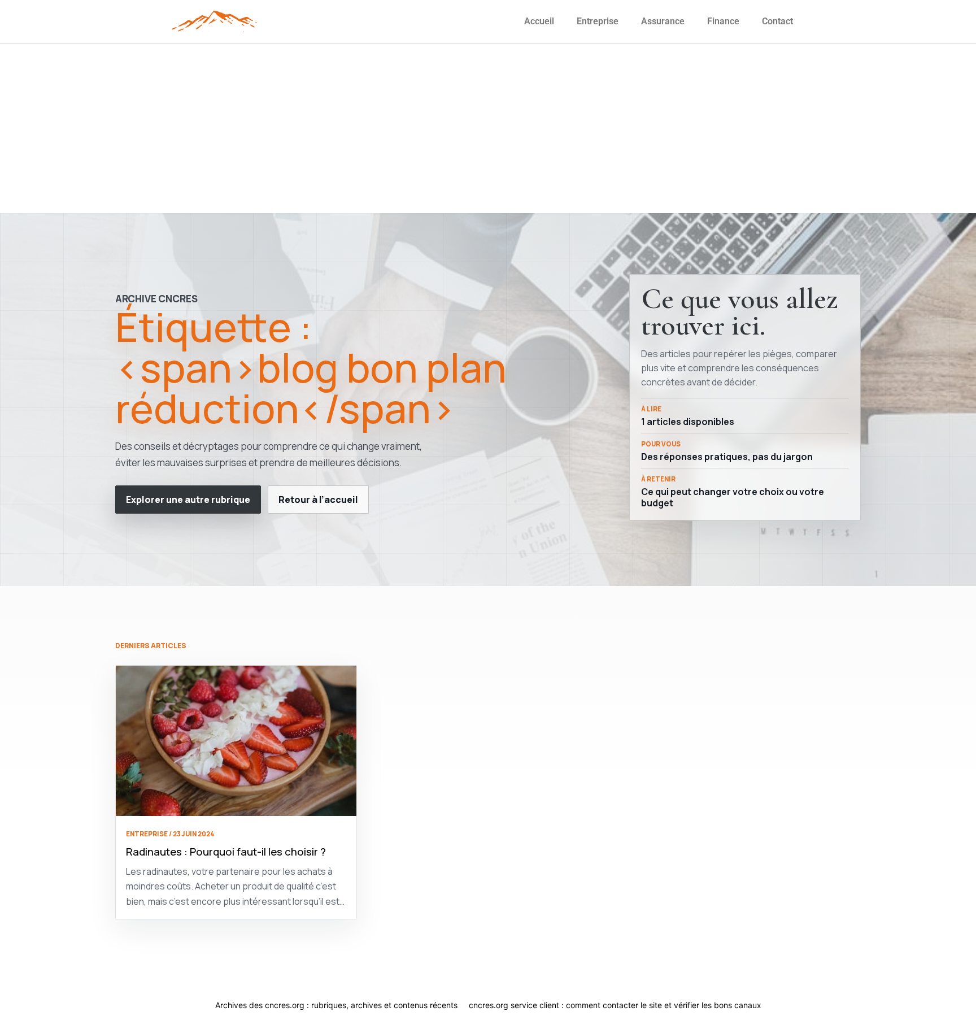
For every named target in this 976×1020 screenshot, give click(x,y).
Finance (723, 21)
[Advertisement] (488, 128)
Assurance (663, 21)
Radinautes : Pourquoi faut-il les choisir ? (226, 851)
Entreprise (597, 21)
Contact (777, 21)
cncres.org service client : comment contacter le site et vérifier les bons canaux (615, 1005)
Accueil (539, 21)
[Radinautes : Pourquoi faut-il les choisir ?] (236, 741)
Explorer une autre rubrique (188, 499)
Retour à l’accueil (318, 499)
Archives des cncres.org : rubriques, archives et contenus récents (336, 1005)
